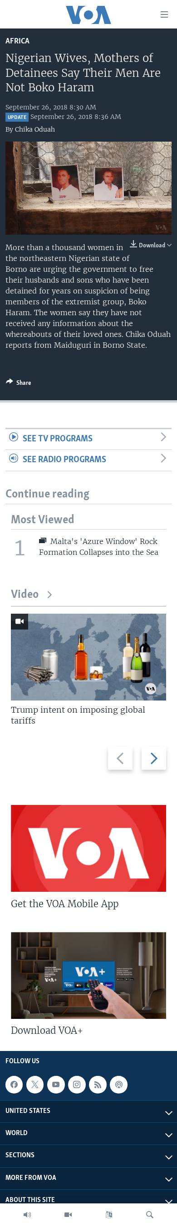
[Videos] (68, 1214)
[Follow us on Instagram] (76, 1084)
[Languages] (109, 1214)
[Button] (18, 384)
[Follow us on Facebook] (14, 1084)
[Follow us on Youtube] (55, 1084)
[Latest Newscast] (27, 1214)
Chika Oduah (35, 129)
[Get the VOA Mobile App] (88, 848)
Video (25, 595)
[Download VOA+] (88, 975)
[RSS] (97, 1084)
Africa (17, 41)
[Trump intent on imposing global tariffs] (88, 657)
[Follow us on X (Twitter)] (35, 1084)
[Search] (149, 1214)
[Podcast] (118, 1084)
